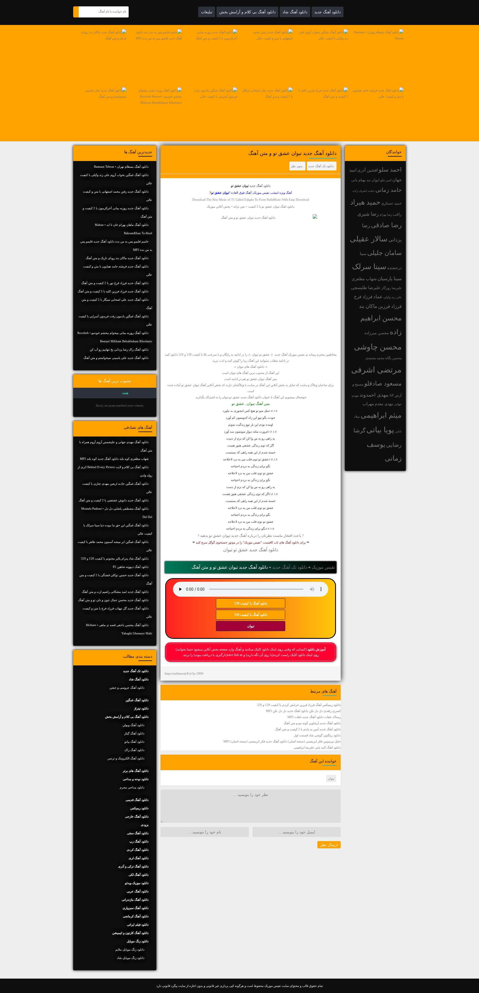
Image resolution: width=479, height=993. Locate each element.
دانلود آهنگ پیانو (134, 741)
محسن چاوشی (378, 347)
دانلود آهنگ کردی (138, 849)
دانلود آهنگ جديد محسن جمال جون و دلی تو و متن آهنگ (113, 600)
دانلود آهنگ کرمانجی (136, 916)
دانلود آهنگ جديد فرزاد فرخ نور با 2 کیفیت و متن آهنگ (115, 283)
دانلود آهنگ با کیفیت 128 (250, 603)
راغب (397, 214)
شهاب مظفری (364, 278)
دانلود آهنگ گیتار (134, 733)
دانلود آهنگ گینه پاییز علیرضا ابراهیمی (317, 747)
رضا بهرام (386, 214)
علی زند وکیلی (392, 297)
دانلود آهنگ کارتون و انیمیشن (130, 933)
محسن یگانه (393, 358)
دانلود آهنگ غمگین (137, 700)
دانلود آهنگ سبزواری (136, 908)
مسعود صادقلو (383, 383)
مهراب (368, 404)
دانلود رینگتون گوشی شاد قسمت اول (317, 735)
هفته (125, 393)
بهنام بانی (358, 180)
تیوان (250, 626)
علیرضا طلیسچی (366, 287)
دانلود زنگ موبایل (138, 941)
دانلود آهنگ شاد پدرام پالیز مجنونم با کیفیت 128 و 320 (115, 558)
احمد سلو (390, 169)
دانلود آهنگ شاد (294, 12)
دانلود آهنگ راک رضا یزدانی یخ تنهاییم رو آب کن (119, 349)
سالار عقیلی (369, 239)
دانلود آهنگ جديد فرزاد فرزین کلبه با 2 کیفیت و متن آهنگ (113, 291)
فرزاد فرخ (363, 296)
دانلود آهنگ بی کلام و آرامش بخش (247, 12)
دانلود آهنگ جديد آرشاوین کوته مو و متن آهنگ (312, 723)
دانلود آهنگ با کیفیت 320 (250, 615)
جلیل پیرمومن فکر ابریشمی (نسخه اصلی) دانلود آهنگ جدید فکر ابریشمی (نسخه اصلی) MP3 (282, 741)
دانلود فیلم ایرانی (138, 924)
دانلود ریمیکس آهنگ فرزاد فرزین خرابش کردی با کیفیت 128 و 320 (299, 704)
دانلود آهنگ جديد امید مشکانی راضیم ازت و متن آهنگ (115, 591)
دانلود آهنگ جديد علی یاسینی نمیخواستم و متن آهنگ (116, 357)
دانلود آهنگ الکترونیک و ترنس (126, 758)
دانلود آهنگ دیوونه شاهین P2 (131, 566)
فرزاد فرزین (390, 306)
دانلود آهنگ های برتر (136, 770)
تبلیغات (206, 12)
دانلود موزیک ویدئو (137, 883)
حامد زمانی (388, 190)
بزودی (145, 824)
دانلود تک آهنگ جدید (321, 166)
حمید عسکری (391, 203)
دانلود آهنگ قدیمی (137, 799)
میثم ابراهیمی (381, 415)
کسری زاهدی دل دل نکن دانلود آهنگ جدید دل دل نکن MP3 (303, 711)
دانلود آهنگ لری (139, 858)
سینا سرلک (369, 266)
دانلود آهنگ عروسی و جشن (126, 687)
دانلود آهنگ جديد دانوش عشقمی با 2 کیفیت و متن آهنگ (114, 500)
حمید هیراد (365, 202)
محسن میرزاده (377, 333)
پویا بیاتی (380, 430)
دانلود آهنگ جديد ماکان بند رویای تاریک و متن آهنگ (117, 258)
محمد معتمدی (374, 358)
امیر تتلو (385, 180)
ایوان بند (372, 180)
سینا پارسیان (390, 278)
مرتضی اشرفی (376, 369)
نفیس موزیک (323, 567)
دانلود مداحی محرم (132, 787)
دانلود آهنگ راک (134, 750)
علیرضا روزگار (391, 288)
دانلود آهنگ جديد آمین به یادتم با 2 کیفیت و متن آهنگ (308, 729)
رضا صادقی (386, 225)
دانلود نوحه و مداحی (136, 779)
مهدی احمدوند (374, 395)
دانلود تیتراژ (141, 708)
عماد (378, 296)
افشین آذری (367, 170)
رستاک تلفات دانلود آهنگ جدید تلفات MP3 (314, 717)
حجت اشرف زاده (363, 190)
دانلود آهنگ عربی (138, 891)
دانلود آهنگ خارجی (137, 816)
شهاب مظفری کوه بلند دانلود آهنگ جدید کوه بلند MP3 (114, 458)
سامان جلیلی (384, 252)
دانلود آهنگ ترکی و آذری (133, 866)
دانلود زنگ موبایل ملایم (129, 949)
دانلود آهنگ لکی (139, 874)
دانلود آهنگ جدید (327, 12)
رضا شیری (368, 214)
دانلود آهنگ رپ (139, 841)
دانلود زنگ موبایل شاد (130, 957)
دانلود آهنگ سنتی (138, 833)
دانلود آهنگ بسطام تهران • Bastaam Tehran (121, 166)
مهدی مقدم (384, 404)
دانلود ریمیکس (139, 808)
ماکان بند (368, 306)
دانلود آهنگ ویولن (133, 725)
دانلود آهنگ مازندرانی (135, 899)
